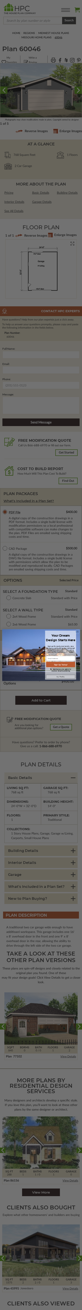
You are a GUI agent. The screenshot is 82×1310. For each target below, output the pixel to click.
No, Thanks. (60, 677)
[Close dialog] (77, 631)
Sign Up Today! (60, 664)
